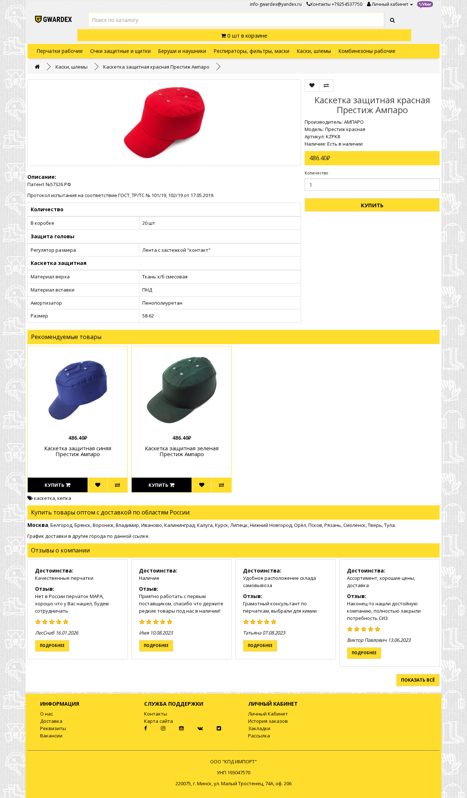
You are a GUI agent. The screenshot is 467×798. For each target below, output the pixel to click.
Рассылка (259, 735)
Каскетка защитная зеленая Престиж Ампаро (182, 451)
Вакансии (51, 735)
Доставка (51, 721)
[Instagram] (157, 728)
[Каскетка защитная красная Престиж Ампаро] (164, 122)
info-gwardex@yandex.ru (276, 4)
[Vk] (194, 728)
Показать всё (418, 680)
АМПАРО (354, 122)
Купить (372, 205)
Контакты (320, 4)
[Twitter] (212, 728)
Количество (316, 173)
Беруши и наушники (182, 50)
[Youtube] (175, 728)
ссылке (140, 536)
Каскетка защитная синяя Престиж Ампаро (77, 451)
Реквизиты (53, 728)
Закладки (259, 728)
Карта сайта (158, 721)
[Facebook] (139, 728)
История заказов (268, 721)
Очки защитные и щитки (120, 50)
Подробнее (52, 645)
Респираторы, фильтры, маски (251, 50)
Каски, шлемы (314, 50)
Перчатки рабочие (59, 50)
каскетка (44, 498)
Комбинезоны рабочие (366, 50)
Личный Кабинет (268, 713)
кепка (64, 498)
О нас (46, 713)
